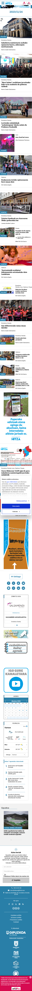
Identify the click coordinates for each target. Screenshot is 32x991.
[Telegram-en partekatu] (8, 588)
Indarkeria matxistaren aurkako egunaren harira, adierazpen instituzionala (14, 45)
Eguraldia (16, 723)
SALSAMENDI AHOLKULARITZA (16, 617)
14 (19, 710)
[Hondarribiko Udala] (16, 955)
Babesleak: (16, 928)
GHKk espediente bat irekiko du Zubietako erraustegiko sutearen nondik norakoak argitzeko (14, 832)
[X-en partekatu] (13, 583)
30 (16, 705)
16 (26, 710)
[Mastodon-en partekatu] (18, 583)
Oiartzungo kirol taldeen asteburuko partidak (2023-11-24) (22, 383)
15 (22, 710)
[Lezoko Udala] (16, 964)
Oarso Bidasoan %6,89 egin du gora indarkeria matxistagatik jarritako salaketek (15, 473)
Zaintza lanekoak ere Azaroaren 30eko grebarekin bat (14, 219)
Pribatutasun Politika (9, 876)
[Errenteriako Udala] (16, 945)
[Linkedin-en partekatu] (18, 588)
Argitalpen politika (16, 915)
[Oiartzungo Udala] (16, 974)
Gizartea (3, 212)
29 (13, 705)
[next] (27, 701)
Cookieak (16, 922)
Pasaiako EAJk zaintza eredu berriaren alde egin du (22, 232)
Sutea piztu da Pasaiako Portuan (15, 766)
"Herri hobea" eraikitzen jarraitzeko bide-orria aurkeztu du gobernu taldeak (15, 84)
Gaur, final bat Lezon (22, 137)
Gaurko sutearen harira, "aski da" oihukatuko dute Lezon (16, 788)
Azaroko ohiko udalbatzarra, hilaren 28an (24, 238)
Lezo (16, 135)
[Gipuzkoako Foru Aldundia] (16, 935)
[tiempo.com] (26, 726)
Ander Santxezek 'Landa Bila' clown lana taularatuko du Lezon (15, 780)
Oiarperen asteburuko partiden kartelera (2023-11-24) (22, 356)
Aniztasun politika (16, 917)
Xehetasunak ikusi (21, 501)
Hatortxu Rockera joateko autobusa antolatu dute (21, 291)
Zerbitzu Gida (16, 596)
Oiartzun (3, 177)
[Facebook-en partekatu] (8, 583)
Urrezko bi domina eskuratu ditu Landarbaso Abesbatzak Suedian (16, 796)
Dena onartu (16, 506)
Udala (3, 374)
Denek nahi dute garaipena (20, 339)
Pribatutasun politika (16, 920)
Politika (3, 36)
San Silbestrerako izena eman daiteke (13, 327)
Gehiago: (8, 754)
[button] (18, 754)
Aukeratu (15, 511)
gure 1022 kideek (12, 481)
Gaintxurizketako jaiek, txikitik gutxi (15, 773)
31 (20, 705)
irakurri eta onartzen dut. (16, 876)
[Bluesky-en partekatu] (23, 583)
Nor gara (16, 900)
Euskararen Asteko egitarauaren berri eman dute (14, 181)
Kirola (3, 319)
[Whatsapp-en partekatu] (13, 588)
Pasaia (17, 228)
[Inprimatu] (23, 588)
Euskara (3, 150)
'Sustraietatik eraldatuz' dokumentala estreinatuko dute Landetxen (14, 272)
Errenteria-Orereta (6, 40)
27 (6, 705)
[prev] (5, 701)
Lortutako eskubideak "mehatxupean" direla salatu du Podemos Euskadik (14, 125)
